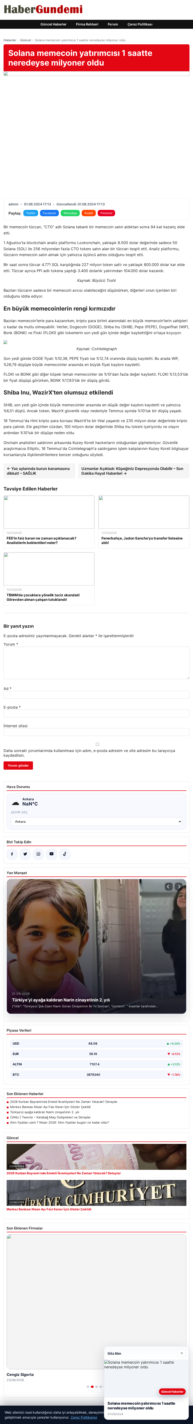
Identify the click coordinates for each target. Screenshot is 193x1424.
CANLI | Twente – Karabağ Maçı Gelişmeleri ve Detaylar (50, 1117)
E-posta (12, 707)
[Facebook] (12, 854)
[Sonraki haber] (179, 887)
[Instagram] (38, 854)
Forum (113, 24)
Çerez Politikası (140, 24)
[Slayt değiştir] (88, 1387)
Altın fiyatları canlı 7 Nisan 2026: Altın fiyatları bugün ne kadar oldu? (59, 1122)
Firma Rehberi (87, 24)
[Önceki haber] (169, 887)
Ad (8, 688)
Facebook (49, 213)
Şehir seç (19, 812)
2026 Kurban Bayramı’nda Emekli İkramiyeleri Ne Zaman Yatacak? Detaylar (63, 1102)
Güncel (25, 40)
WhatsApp (70, 213)
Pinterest (106, 213)
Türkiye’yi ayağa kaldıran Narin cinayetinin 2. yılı (44, 1112)
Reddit (88, 213)
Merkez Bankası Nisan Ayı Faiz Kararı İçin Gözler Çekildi (50, 1107)
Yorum (11, 644)
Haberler (10, 40)
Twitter (30, 213)
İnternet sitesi (16, 725)
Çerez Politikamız (84, 1417)
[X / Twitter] (25, 854)
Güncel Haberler (53, 24)
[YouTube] (51, 854)
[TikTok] (64, 854)
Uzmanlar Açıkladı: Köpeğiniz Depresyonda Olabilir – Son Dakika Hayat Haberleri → (132, 471)
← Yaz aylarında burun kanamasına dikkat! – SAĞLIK (38, 471)
